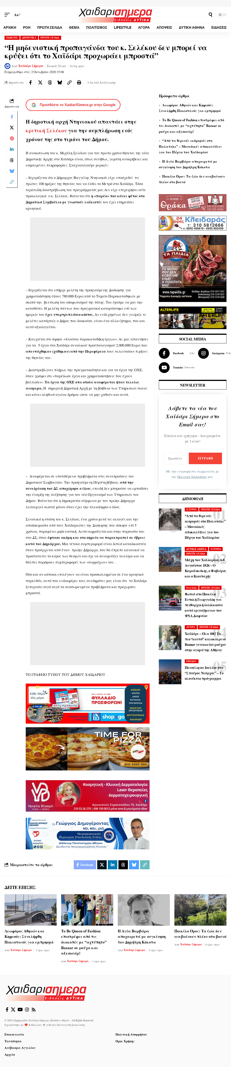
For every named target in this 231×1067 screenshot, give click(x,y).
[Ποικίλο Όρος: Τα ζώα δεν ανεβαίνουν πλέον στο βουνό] (200, 910)
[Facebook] (177, 353)
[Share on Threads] (49, 82)
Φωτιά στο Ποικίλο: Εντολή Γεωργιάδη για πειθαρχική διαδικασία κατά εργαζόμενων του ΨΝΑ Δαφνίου (204, 604)
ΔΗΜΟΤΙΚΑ (29, 37)
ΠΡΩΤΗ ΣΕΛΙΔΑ (49, 37)
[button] (8, 15)
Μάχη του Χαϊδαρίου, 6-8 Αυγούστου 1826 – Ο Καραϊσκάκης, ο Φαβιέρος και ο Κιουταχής (205, 568)
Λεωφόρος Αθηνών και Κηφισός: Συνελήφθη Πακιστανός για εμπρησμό (29, 936)
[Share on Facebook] (30, 82)
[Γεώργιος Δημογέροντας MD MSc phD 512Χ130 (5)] (88, 833)
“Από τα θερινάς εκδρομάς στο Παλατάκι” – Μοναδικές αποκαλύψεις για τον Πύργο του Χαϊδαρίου (190, 146)
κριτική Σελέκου (47, 130)
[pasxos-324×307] (192, 267)
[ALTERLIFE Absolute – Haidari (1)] (192, 317)
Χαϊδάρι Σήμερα (30, 66)
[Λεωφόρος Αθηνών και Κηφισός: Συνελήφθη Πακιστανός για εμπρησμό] (31, 910)
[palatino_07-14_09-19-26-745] (88, 748)
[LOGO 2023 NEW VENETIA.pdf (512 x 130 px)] (88, 795)
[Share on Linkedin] (11, 149)
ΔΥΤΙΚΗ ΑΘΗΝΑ (196, 549)
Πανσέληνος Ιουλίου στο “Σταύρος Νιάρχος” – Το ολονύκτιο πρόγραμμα (204, 673)
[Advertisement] (87, 249)
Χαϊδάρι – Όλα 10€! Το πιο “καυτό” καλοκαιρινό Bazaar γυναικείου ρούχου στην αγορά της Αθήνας (205, 641)
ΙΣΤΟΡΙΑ (191, 509)
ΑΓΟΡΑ (190, 627)
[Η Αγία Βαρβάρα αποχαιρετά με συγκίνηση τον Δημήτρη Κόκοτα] (144, 910)
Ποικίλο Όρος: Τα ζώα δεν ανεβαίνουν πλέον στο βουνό (200, 933)
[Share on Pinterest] (11, 138)
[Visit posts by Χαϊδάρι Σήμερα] (7, 66)
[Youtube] (177, 367)
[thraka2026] (192, 202)
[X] (13, 1009)
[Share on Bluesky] (59, 82)
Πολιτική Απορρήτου (192, 477)
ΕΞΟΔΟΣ (191, 661)
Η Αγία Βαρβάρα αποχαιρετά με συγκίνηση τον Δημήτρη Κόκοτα (142, 936)
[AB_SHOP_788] (88, 703)
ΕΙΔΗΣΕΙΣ (12, 37)
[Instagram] (27, 1009)
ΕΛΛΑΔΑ (191, 587)
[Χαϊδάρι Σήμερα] (115, 15)
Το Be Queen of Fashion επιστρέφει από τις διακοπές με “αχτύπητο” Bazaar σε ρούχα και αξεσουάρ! (191, 125)
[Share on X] (40, 82)
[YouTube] (20, 1009)
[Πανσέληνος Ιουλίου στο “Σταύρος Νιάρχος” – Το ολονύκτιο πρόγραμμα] (170, 671)
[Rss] (33, 1009)
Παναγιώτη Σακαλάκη (71, 1025)
